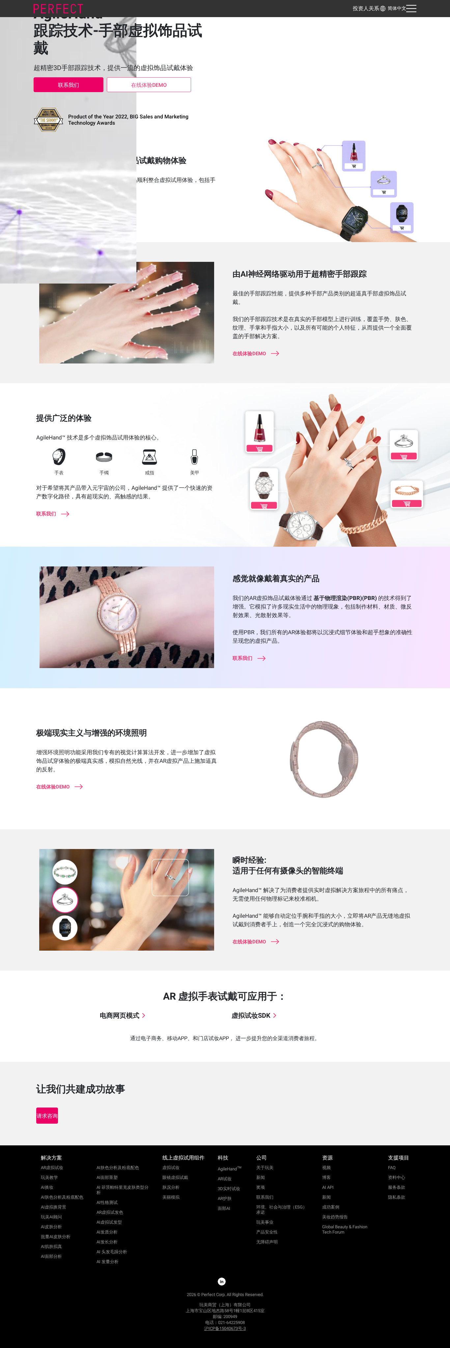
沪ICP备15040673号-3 (225, 1328)
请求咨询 (47, 1116)
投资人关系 (366, 8)
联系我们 (68, 85)
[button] (392, 8)
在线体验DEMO (149, 85)
